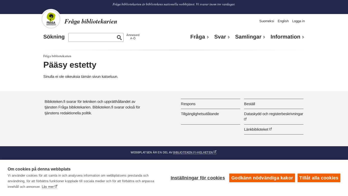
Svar (220, 37)
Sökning (54, 37)
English (283, 21)
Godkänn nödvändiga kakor (262, 177)
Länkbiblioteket (256, 129)
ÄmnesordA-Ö (132, 36)
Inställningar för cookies (198, 177)
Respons (188, 104)
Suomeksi (266, 21)
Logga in (298, 21)
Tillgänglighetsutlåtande (200, 114)
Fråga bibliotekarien (57, 56)
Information (285, 37)
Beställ (249, 104)
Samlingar (248, 37)
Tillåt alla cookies (318, 177)
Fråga (197, 37)
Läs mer (48, 187)
